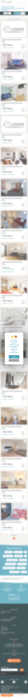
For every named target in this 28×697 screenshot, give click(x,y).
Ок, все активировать (14, 357)
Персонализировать (14, 360)
